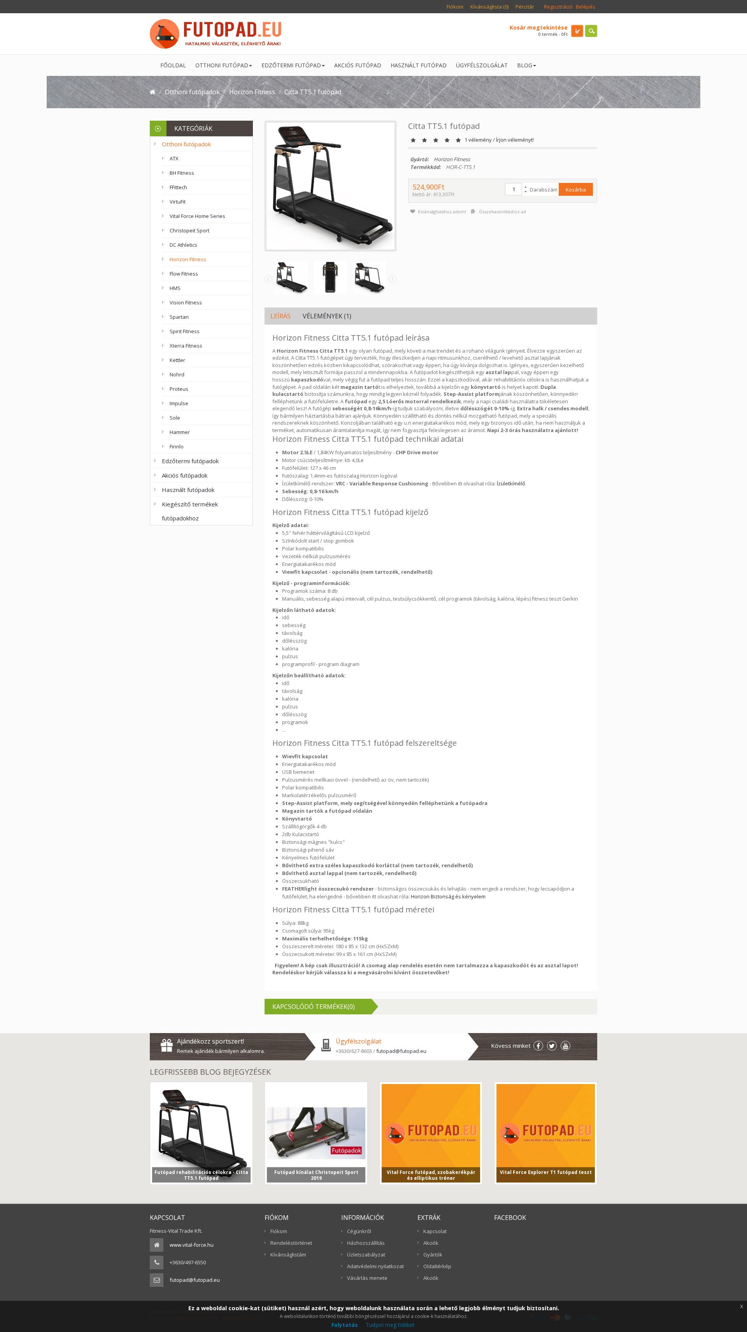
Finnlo (177, 446)
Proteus (179, 388)
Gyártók (432, 1254)
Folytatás (344, 1324)
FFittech (178, 187)
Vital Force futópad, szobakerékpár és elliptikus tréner (431, 1175)
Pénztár (525, 6)
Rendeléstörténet (291, 1242)
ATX (174, 158)
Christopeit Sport (189, 230)
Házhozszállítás (366, 1242)
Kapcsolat (435, 1231)
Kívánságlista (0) (489, 6)
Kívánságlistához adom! (442, 211)
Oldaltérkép (437, 1266)
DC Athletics (183, 244)
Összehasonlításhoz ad (502, 211)
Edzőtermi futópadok (190, 461)
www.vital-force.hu (192, 1244)
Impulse (179, 403)
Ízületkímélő (511, 483)
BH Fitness (182, 172)
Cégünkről (359, 1231)
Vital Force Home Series (197, 216)
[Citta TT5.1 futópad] (289, 277)
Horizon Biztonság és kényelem (448, 896)
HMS (175, 288)
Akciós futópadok (184, 475)
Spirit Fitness (185, 331)
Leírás (280, 316)
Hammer (180, 432)
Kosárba (576, 189)
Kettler (177, 360)
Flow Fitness (184, 273)
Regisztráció (558, 6)
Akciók (430, 1242)
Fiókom (455, 6)
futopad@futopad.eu (401, 1050)
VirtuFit (178, 201)
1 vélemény (478, 139)
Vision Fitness (186, 302)
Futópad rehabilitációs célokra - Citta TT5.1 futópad (201, 1175)
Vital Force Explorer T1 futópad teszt (546, 1172)
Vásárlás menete (367, 1277)
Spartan (179, 316)
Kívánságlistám (288, 1254)
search (591, 31)
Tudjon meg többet (390, 1324)
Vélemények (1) (327, 316)
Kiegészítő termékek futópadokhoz (190, 511)
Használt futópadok (188, 490)
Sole (175, 417)
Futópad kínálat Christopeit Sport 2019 (316, 1175)
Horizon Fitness (188, 259)
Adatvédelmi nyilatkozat (375, 1266)
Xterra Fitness (186, 345)
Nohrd (177, 374)
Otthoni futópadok (186, 144)
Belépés (585, 6)
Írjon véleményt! (515, 139)
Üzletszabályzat (366, 1254)
